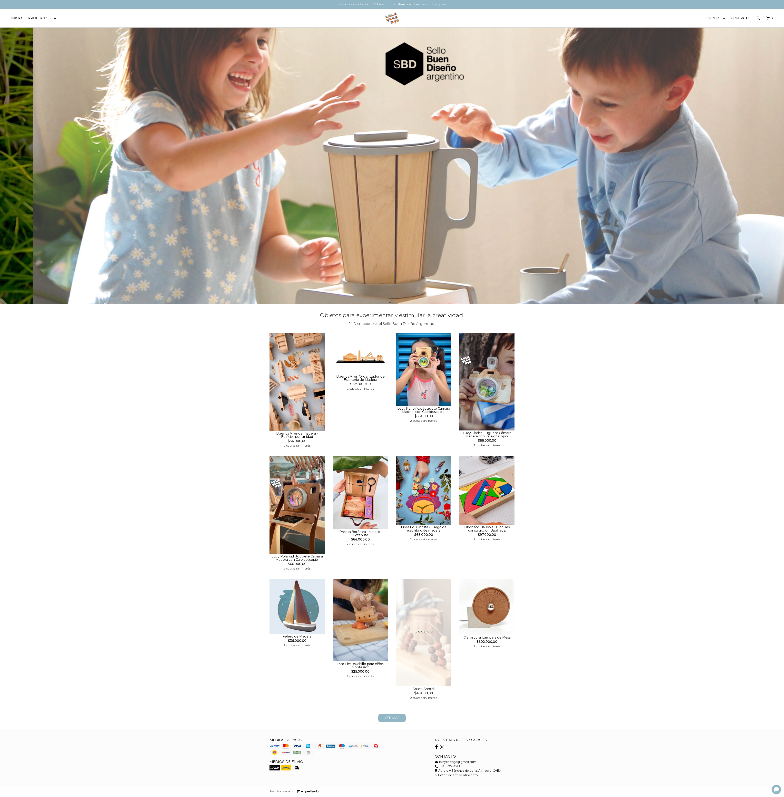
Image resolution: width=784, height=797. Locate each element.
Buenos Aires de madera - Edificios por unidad (297, 435)
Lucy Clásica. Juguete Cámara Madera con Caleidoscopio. (487, 434)
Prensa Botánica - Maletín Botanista (360, 533)
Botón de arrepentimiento (457, 775)
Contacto (741, 18)
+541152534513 (449, 766)
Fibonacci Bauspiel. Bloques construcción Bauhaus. (487, 528)
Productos (39, 18)
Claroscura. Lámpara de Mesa (487, 637)
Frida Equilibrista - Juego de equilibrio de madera (424, 528)
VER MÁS (392, 718)
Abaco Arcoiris (423, 689)
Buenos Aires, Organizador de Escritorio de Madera (360, 378)
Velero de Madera (297, 636)
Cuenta (712, 18)
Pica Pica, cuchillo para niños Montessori (360, 665)
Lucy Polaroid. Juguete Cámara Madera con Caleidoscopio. (297, 558)
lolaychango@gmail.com (457, 762)
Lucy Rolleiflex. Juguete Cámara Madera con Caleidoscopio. (423, 410)
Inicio (16, 18)
